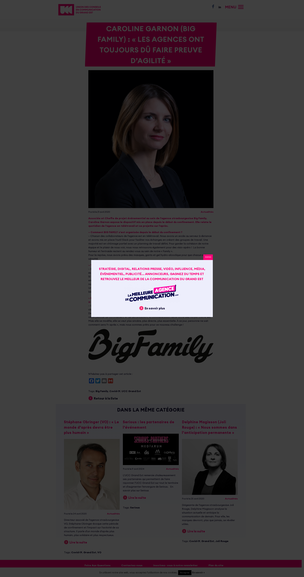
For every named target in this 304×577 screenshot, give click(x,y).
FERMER (208, 257)
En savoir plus (155, 308)
